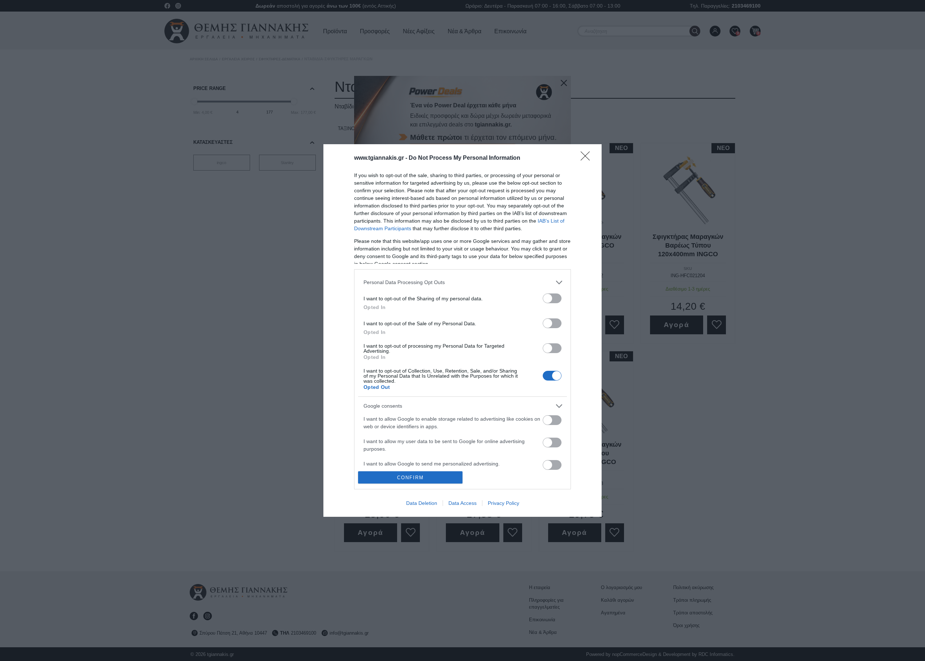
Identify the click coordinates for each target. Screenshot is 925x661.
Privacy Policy (503, 503)
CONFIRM (410, 477)
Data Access (462, 503)
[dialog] (462, 330)
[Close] (587, 158)
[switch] (552, 298)
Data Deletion (421, 503)
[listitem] (462, 282)
